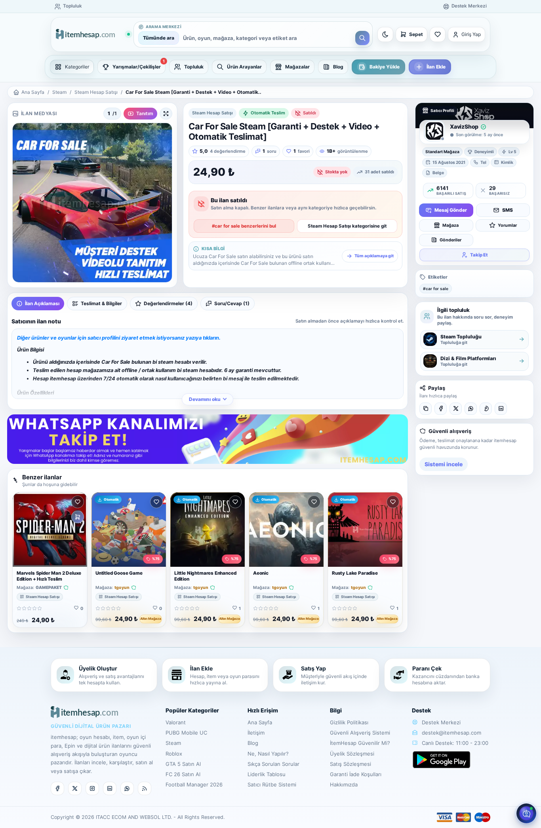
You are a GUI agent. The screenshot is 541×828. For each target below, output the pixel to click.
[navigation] (270, 67)
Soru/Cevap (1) (232, 303)
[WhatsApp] (471, 408)
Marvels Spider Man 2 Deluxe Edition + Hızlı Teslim (49, 576)
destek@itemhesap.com (451, 732)
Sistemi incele (444, 464)
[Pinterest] (486, 408)
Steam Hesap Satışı (96, 92)
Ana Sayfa (32, 92)
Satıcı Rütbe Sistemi (272, 784)
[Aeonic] (286, 529)
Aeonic (261, 573)
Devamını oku (205, 399)
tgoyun (122, 587)
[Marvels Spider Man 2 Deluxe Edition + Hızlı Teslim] (50, 529)
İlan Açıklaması (42, 303)
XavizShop (464, 126)
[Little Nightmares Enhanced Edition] (207, 529)
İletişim (256, 732)
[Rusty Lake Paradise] (365, 529)
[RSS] (144, 788)
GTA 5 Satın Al (183, 764)
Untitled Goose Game (119, 573)
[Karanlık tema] (385, 34)
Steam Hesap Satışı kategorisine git (347, 226)
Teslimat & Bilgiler (101, 303)
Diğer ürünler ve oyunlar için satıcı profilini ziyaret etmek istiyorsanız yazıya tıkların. (119, 338)
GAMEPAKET (49, 587)
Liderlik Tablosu (267, 774)
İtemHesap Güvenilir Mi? (360, 743)
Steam (59, 92)
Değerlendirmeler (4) (168, 303)
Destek (421, 710)
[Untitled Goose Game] (128, 529)
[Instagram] (92, 788)
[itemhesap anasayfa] (93, 34)
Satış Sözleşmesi (350, 764)
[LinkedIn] (501, 408)
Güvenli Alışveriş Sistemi (360, 732)
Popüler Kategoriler (192, 710)
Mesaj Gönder (450, 210)
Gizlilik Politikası (349, 722)
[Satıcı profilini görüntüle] (434, 131)
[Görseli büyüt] (166, 114)
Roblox (174, 753)
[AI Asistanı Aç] (526, 813)
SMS (507, 210)
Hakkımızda (344, 784)
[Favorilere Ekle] (77, 502)
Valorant (176, 722)
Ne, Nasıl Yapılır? (268, 753)
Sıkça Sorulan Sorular (273, 764)
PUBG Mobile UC (186, 732)
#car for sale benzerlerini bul (244, 226)
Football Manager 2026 (194, 784)
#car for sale (435, 288)
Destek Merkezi (440, 722)
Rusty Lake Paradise (355, 573)
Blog (253, 743)
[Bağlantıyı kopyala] (425, 408)
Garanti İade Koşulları (355, 774)
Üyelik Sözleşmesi (352, 753)
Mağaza (450, 225)
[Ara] (362, 38)
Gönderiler (450, 239)
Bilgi (336, 710)
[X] (456, 408)
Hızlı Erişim (263, 710)
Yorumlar (507, 225)
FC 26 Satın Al (183, 774)
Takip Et (479, 254)
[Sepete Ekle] (77, 517)
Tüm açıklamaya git (374, 255)
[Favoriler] (438, 34)
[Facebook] (440, 408)
